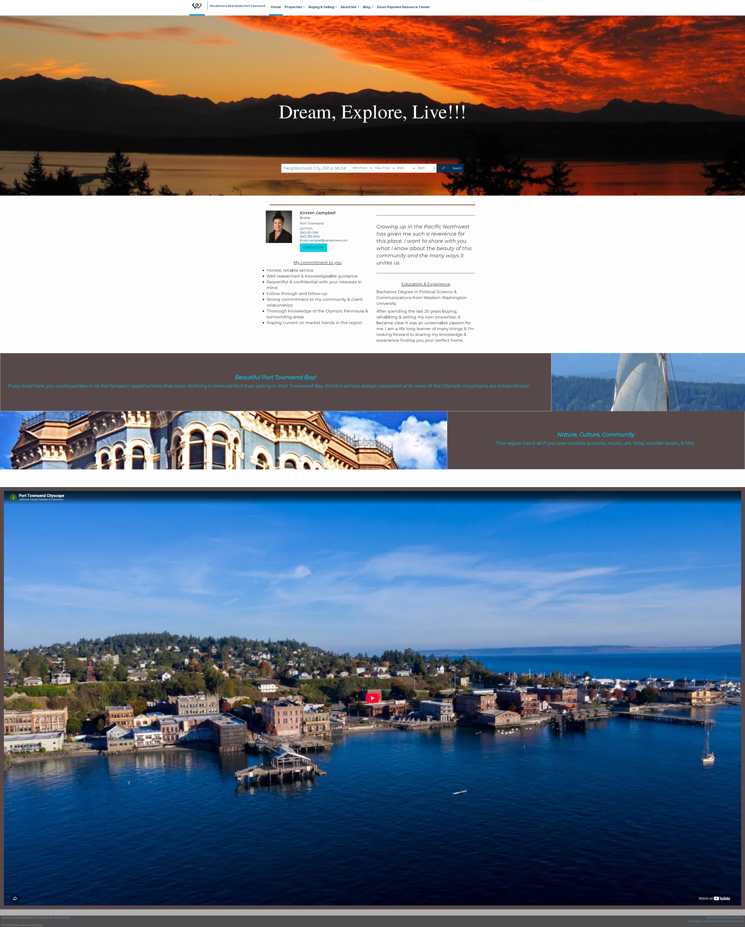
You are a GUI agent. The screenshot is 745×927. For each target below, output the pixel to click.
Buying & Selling (323, 10)
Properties (295, 10)
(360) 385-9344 (310, 236)
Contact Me (313, 247)
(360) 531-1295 (309, 232)
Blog (369, 10)
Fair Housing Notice (731, 921)
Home (276, 7)
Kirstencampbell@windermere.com (324, 240)
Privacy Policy (734, 917)
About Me (351, 10)
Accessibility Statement (702, 921)
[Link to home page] (197, 8)
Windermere (62, 917)
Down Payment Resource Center (403, 7)
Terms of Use (714, 917)
